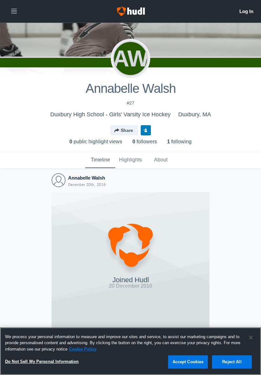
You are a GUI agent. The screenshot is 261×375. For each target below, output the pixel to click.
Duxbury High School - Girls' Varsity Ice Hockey (110, 114)
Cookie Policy (82, 349)
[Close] (251, 337)
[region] (130, 351)
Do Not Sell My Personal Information (42, 361)
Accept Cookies (188, 361)
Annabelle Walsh (86, 178)
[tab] (100, 160)
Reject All (231, 361)
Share (127, 130)
